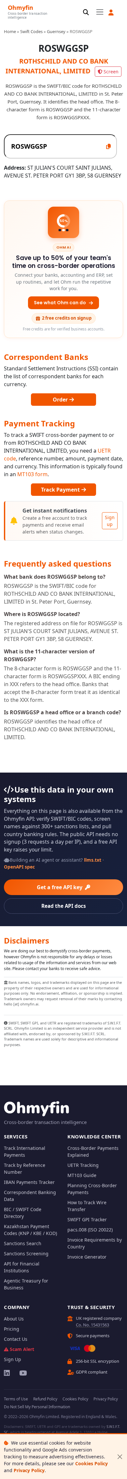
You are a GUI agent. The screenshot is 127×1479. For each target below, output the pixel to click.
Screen (111, 71)
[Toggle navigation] (100, 12)
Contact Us (15, 1339)
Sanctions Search (22, 1243)
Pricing (11, 1329)
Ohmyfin (20, 7)
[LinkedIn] (7, 1372)
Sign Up (12, 1359)
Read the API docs (63, 906)
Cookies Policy (91, 1463)
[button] (111, 12)
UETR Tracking (83, 1165)
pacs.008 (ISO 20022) (90, 1229)
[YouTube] (22, 1372)
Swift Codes (31, 31)
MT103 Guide (81, 1175)
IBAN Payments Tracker (29, 1182)
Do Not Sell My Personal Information (37, 1407)
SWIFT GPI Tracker (87, 1219)
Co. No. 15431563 (92, 1325)
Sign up (110, 520)
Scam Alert (22, 1349)
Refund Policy (45, 1399)
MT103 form (32, 474)
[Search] (86, 13)
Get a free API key (60, 887)
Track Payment (61, 489)
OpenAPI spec (19, 867)
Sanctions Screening (26, 1253)
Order (61, 399)
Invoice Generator (86, 1257)
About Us (14, 1319)
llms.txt (92, 860)
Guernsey (56, 31)
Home (10, 31)
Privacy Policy (29, 1470)
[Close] (119, 1456)
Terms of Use (16, 1399)
